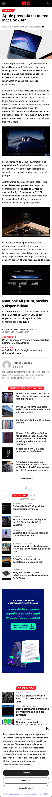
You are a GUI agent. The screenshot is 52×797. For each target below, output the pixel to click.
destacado (8, 332)
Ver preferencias (26, 788)
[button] (47, 728)
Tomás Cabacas (34, 27)
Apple (34, 329)
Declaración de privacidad (38, 794)
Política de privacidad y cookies (15, 794)
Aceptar (26, 773)
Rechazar (26, 781)
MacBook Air (23, 332)
